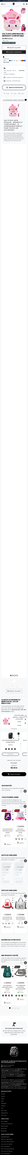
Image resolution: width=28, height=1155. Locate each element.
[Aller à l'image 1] (11, 30)
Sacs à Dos (4, 1110)
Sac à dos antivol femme (7, 1141)
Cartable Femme (5, 1137)
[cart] (26, 4)
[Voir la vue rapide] (25, 719)
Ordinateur (3, 1103)
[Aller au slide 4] (18, 1008)
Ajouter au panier (15, 774)
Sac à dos (3, 1115)
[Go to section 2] (12, 675)
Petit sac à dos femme (6, 1139)
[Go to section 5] (17, 675)
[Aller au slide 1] (10, 1008)
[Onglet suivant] (26, 100)
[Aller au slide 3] (15, 1008)
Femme (3, 1096)
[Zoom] (23, 25)
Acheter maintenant (15, 52)
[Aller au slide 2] (12, 1008)
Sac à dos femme (5, 1146)
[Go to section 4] (15, 675)
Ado (2, 1108)
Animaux (3, 1105)
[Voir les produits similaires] (25, 723)
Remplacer (11, 754)
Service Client (4, 1126)
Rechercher (4, 1131)
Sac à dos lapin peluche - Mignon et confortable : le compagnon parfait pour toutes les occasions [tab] (14, 100)
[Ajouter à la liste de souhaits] (13, 810)
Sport (2, 1101)
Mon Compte (4, 1121)
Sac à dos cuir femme (6, 1144)
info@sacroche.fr (7, 1066)
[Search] (24, 4)
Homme (3, 1094)
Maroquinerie (4, 1113)
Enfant (2, 1098)
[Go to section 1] (10, 675)
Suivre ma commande (8, 1065)
